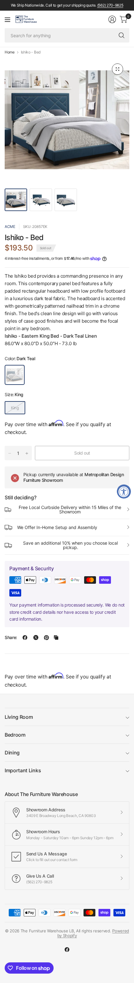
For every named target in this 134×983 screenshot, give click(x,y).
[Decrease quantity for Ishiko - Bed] (9, 453)
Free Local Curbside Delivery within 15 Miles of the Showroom (70, 509)
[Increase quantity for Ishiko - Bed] (26, 453)
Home (10, 52)
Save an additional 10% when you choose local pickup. (70, 545)
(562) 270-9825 (110, 5)
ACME (10, 226)
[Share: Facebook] (25, 637)
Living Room (19, 717)
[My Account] (112, 19)
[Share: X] (36, 637)
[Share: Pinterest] (46, 637)
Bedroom (15, 735)
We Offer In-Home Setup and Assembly (57, 527)
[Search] (121, 35)
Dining (12, 752)
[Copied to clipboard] (56, 637)
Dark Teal (14, 374)
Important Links (23, 770)
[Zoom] (117, 69)
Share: (11, 637)
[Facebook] (67, 950)
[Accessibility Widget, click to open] (124, 492)
